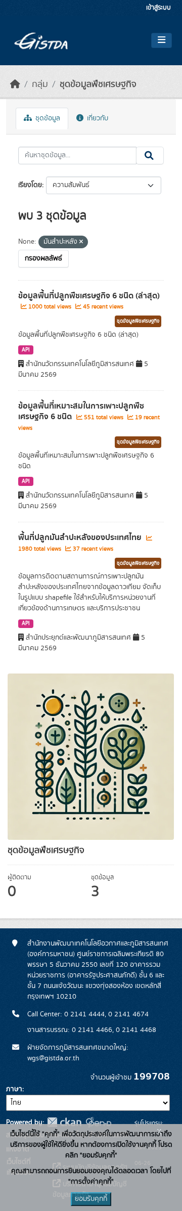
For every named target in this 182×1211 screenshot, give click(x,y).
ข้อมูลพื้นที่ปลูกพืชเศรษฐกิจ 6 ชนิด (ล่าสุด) (89, 295)
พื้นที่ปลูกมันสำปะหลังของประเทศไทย (81, 537)
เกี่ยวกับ (96, 118)
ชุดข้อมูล (46, 118)
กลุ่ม (40, 84)
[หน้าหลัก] (15, 84)
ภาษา (14, 1089)
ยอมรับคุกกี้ (91, 1199)
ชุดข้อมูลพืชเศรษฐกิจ (98, 84)
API (26, 350)
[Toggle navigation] (161, 40)
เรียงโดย (30, 185)
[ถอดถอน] (81, 242)
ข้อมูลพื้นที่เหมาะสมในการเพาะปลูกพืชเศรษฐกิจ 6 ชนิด (81, 411)
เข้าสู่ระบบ (158, 8)
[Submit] (150, 156)
